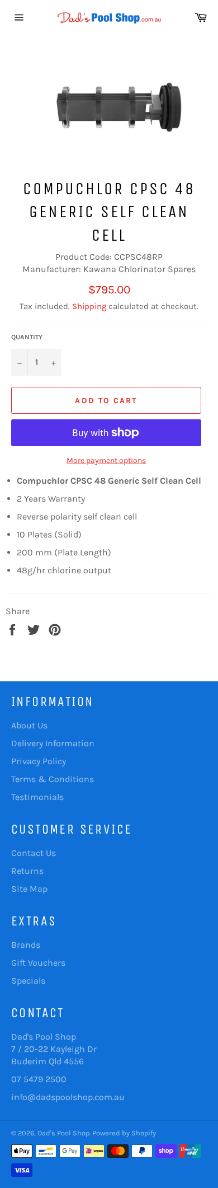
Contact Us (33, 853)
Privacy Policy (38, 761)
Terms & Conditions (52, 779)
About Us (29, 725)
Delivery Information (52, 743)
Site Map (29, 888)
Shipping (89, 306)
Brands (25, 944)
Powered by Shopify (124, 1133)
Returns (27, 871)
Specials (28, 980)
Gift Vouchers (38, 962)
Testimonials (37, 797)
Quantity (26, 337)
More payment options (106, 460)
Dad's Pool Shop (63, 1133)
